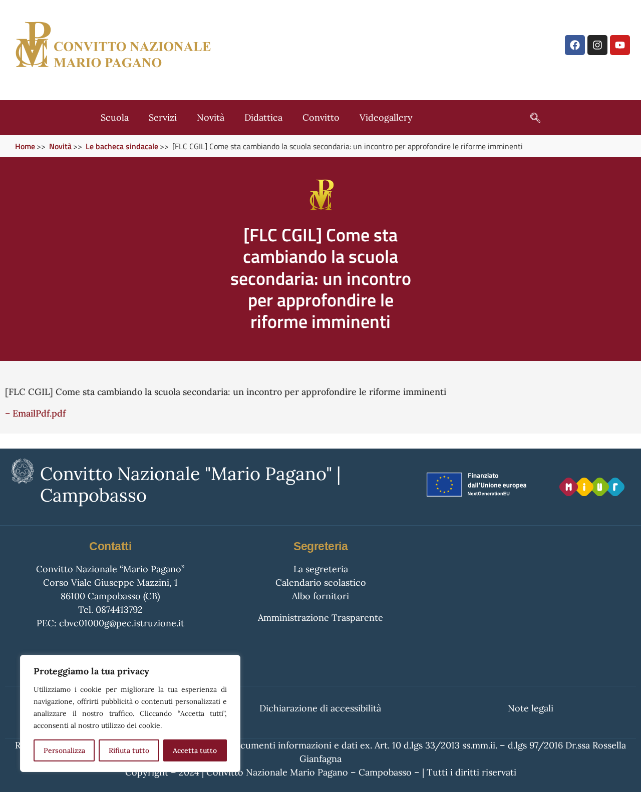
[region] (130, 713)
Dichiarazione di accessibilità (320, 708)
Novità (210, 117)
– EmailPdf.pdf (35, 413)
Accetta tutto (195, 750)
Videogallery (386, 117)
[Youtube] (620, 45)
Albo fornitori (320, 596)
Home (25, 146)
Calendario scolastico (320, 582)
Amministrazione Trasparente (320, 617)
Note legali (530, 708)
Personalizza (64, 750)
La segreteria (320, 569)
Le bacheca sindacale (122, 146)
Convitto (321, 117)
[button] (530, 118)
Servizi (163, 117)
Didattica (263, 117)
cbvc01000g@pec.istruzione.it (121, 623)
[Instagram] (597, 45)
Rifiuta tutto (129, 750)
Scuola (115, 117)
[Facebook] (575, 45)
